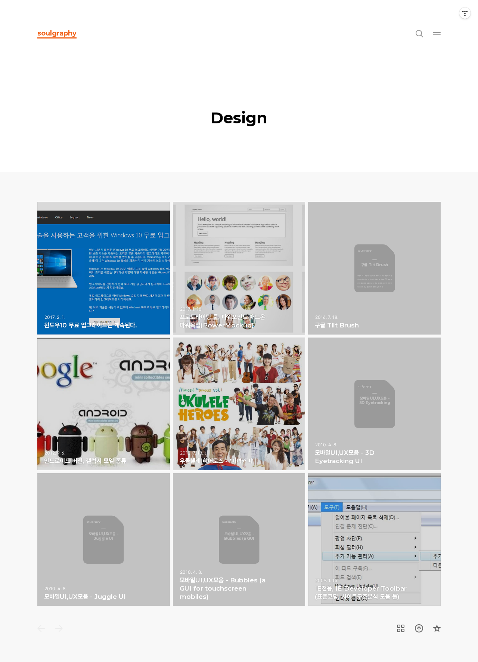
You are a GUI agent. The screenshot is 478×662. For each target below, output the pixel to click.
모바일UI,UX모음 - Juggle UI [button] (103, 539)
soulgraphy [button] (57, 33)
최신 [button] (41, 628)
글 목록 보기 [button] (401, 628)
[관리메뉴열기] (465, 13)
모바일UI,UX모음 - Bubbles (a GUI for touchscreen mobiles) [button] (239, 539)
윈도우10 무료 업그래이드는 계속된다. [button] (103, 268)
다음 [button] (59, 628)
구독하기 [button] (437, 628)
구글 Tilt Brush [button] (374, 268)
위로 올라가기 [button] (419, 628)
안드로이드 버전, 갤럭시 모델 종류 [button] (103, 404)
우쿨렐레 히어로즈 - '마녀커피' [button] (239, 404)
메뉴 (437, 33)
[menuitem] (41, 628)
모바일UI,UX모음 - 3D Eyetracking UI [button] (374, 404)
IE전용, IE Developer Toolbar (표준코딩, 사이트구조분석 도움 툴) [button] (374, 539)
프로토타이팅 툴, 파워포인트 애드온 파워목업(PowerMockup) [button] (239, 268)
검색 (419, 33)
